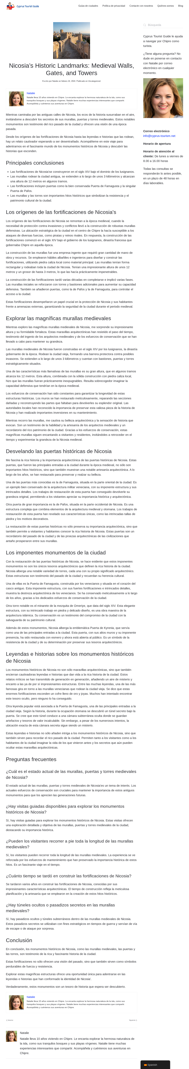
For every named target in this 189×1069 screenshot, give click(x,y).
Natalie (55, 81)
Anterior (10, 1020)
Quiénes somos (165, 6)
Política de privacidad (113, 6)
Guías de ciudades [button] (88, 6)
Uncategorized (94, 81)
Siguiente (132, 1020)
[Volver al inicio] (22, 6)
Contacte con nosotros (141, 6)
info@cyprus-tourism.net (159, 135)
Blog (180, 6)
